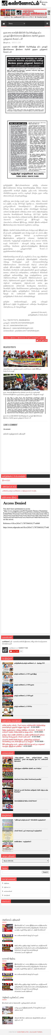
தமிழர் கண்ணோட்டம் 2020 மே (23, 706)
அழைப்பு (6, 338)
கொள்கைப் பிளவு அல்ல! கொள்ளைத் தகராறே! (27, 779)
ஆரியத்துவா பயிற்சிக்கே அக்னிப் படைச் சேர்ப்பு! (27, 768)
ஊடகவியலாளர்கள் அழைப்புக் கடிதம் (26, 935)
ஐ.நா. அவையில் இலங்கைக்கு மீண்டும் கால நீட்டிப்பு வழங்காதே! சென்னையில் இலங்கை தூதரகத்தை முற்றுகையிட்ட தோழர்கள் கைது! (23, 393)
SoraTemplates (22, 1032)
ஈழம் (28, 338)
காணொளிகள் (8, 891)
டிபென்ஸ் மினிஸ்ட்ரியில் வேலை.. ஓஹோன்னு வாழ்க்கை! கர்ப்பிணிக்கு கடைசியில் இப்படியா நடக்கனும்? (21, 740)
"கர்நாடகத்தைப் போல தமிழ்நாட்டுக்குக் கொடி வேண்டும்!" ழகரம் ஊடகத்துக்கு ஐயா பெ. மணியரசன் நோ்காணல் (31, 759)
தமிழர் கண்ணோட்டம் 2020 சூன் (23, 695)
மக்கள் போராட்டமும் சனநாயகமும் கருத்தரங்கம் (28, 831)
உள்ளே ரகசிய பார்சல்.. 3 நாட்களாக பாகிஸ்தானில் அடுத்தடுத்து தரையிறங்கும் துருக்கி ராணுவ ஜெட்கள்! (23, 726)
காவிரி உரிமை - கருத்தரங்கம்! (22, 841)
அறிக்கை (6, 883)
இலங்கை (13, 338)
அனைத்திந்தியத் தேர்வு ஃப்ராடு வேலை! (25, 801)
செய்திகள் (35, 338)
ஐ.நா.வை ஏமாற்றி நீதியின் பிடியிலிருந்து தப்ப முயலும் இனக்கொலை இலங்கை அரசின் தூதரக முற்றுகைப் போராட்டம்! (22, 417)
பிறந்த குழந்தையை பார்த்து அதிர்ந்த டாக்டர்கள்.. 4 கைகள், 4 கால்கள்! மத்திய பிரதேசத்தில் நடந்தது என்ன (23, 731)
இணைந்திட (6, 480)
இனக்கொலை (21, 338)
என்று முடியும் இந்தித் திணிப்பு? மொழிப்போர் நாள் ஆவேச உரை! (30, 1008)
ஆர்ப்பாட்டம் (7, 887)
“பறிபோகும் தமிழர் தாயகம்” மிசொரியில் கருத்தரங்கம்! (30, 820)
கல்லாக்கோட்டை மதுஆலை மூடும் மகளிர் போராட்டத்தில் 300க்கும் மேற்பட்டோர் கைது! (22, 370)
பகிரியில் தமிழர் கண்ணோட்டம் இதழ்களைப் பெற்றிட (19, 490)
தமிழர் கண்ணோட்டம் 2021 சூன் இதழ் (25, 674)
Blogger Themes (36, 1032)
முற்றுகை (42, 338)
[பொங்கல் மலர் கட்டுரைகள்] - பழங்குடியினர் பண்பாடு (19, 1003)
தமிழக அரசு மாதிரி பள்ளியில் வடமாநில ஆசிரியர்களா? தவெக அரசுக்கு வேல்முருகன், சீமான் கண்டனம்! (23, 735)
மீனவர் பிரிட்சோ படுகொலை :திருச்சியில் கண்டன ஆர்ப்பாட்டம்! (30, 1019)
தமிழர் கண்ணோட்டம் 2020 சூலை (24, 685)
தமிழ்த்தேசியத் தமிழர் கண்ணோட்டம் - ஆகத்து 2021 (29, 663)
